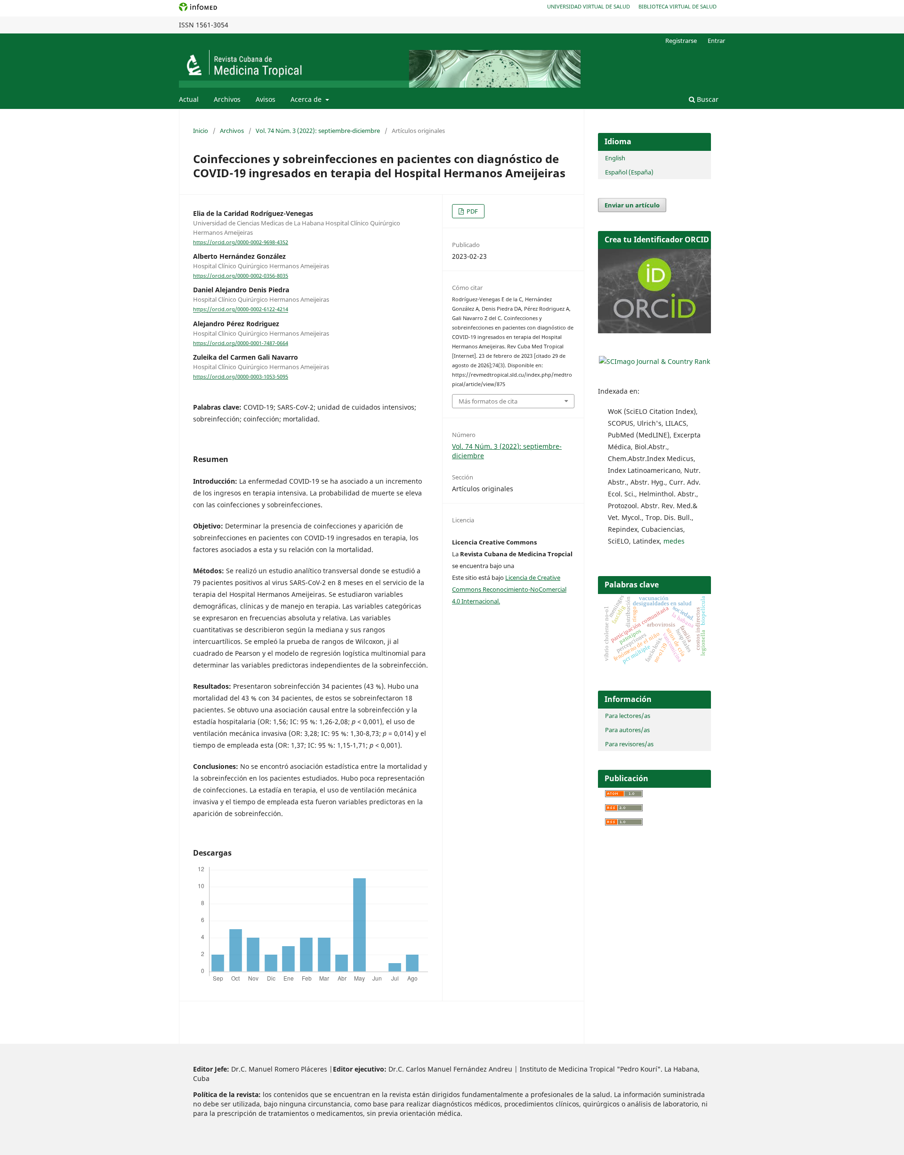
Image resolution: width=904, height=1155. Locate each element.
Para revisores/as (629, 744)
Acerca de (307, 99)
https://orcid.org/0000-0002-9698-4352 (240, 242)
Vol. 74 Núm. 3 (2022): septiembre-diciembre (318, 130)
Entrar (716, 40)
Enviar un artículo (632, 205)
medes (674, 540)
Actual (189, 99)
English (615, 158)
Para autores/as (627, 730)
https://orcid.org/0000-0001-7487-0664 (240, 343)
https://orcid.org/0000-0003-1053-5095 (240, 376)
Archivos (227, 99)
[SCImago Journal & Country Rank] (654, 361)
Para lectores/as (627, 715)
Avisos (265, 99)
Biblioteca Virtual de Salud (677, 6)
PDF (471, 211)
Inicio (200, 130)
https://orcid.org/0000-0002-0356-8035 (240, 275)
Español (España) (629, 172)
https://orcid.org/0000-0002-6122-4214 (240, 309)
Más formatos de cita (488, 401)
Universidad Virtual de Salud (588, 6)
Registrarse (681, 40)
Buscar (706, 99)
